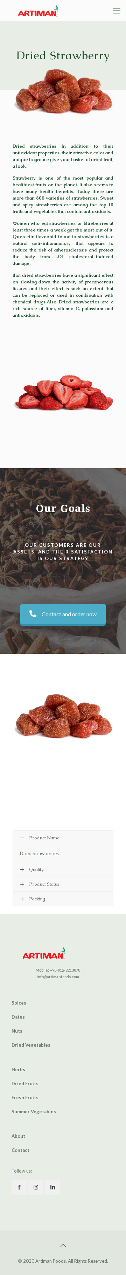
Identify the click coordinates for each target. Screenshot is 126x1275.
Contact (20, 1150)
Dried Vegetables (31, 1045)
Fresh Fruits (25, 1097)
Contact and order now (69, 614)
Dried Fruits (25, 1083)
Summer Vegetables (34, 1111)
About (18, 1136)
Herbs (18, 1069)
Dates (18, 1017)
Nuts (17, 1031)
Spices (19, 1003)
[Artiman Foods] (37, 10)
